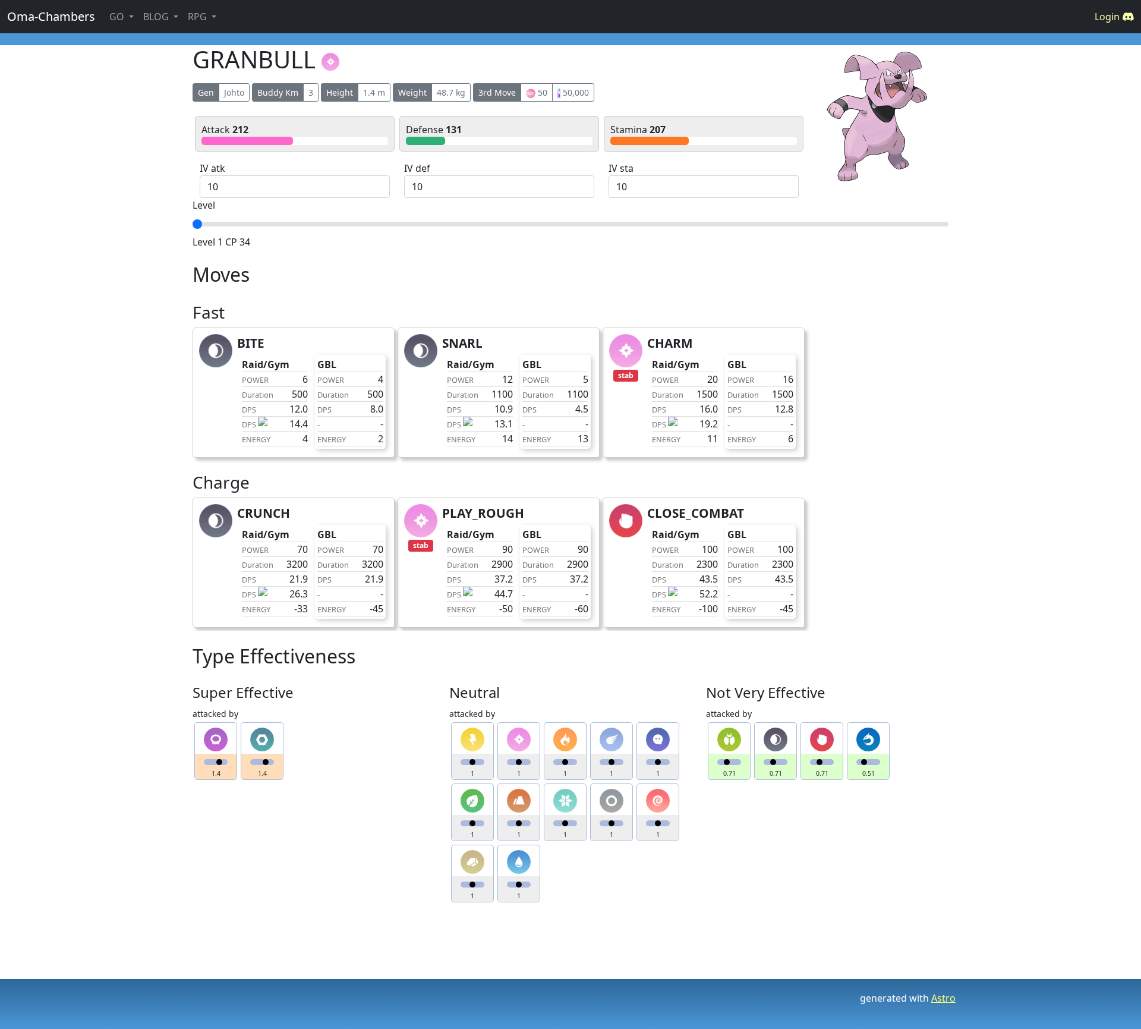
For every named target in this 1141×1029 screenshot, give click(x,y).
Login (1108, 16)
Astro (943, 998)
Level (204, 205)
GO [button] (118, 16)
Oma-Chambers (51, 16)
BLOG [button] (157, 16)
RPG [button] (198, 16)
